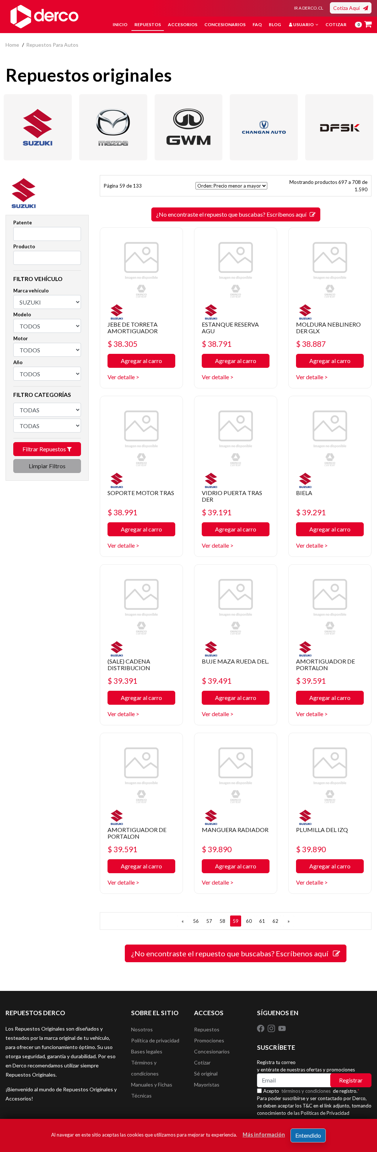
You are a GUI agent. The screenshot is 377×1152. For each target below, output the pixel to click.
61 (262, 921)
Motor (20, 338)
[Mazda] (113, 127)
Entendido (308, 1135)
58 (222, 921)
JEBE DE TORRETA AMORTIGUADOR (133, 327)
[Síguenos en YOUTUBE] (282, 1028)
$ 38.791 (217, 343)
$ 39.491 (217, 680)
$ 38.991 (122, 512)
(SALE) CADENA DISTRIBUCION (129, 664)
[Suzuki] (38, 127)
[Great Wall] (189, 127)
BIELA (304, 492)
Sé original (206, 1073)
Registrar (351, 1080)
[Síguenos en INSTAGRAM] (272, 1028)
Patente (22, 222)
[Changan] (264, 127)
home (12, 45)
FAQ (257, 24)
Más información (264, 1134)
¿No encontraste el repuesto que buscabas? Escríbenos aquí (233, 214)
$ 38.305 (122, 343)
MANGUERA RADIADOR (235, 829)
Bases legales (146, 1051)
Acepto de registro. (311, 1091)
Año (17, 362)
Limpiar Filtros (47, 465)
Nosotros (142, 1029)
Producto (24, 246)
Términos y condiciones (145, 1068)
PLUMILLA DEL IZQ (322, 829)
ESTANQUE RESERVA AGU (230, 327)
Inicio (120, 24)
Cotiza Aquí (348, 8)
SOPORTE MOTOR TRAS (141, 492)
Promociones (209, 1040)
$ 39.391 (122, 680)
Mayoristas (206, 1084)
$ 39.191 (217, 512)
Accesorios (182, 24)
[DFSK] (339, 127)
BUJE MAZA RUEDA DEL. (235, 661)
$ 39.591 (311, 680)
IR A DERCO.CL (308, 8)
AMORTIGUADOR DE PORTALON (325, 664)
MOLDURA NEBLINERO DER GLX (328, 327)
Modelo (22, 314)
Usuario (303, 24)
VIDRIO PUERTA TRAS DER (232, 496)
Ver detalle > (123, 376)
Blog (275, 24)
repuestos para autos (52, 45)
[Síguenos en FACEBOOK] (261, 1028)
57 (209, 921)
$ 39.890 (217, 849)
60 (249, 921)
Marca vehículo (31, 291)
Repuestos (147, 24)
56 (196, 921)
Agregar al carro (141, 360)
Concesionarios (225, 24)
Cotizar (335, 24)
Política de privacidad (155, 1040)
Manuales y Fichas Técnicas (151, 1090)
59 (236, 921)
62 (275, 921)
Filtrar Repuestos (44, 448)
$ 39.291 (311, 512)
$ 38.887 (311, 343)
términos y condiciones (306, 1091)
